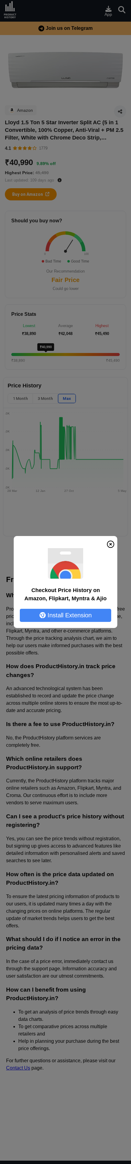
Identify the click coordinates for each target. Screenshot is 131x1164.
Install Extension (69, 615)
